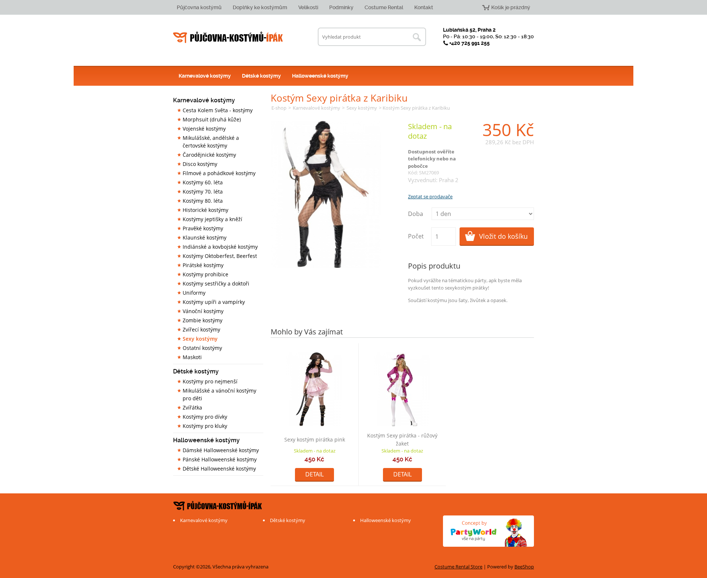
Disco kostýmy (200, 163)
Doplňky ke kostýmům (260, 7)
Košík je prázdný (510, 7)
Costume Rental (384, 7)
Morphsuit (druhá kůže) (212, 119)
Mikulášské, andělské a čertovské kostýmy (211, 141)
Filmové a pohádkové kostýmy (219, 173)
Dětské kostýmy (261, 76)
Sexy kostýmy (200, 338)
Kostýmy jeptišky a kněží (212, 219)
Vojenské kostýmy (204, 128)
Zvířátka (192, 407)
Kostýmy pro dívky (205, 416)
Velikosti (308, 7)
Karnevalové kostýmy (205, 76)
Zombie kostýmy (202, 320)
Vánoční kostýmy (203, 311)
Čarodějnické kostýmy (209, 154)
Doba (415, 214)
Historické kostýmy (205, 209)
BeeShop (524, 566)
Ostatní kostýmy (202, 347)
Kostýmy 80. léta (203, 200)
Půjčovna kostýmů (199, 7)
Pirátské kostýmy (203, 265)
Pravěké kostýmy (203, 228)
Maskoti (192, 357)
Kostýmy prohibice (205, 274)
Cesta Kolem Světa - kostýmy (218, 110)
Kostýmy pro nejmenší (210, 381)
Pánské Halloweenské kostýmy (220, 459)
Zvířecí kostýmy (201, 329)
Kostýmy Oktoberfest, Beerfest (220, 255)
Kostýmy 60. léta (203, 182)
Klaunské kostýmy (204, 237)
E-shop (278, 107)
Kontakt (423, 7)
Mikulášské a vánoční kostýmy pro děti (219, 394)
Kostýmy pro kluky (205, 425)
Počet (416, 236)
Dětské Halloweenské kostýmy (219, 468)
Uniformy (194, 292)
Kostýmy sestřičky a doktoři (216, 283)
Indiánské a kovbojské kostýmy (220, 246)
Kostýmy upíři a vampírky (214, 301)
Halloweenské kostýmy (320, 76)
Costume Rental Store (458, 566)
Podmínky (341, 7)
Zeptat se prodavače (430, 196)
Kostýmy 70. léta (203, 191)
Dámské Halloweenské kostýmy (221, 450)
